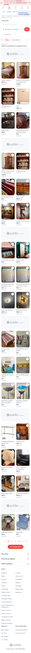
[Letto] (23, 99)
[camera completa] (8, 74)
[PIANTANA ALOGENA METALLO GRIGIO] (8, 395)
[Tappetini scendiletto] (8, 461)
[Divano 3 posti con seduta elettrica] (23, 461)
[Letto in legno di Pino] (8, 486)
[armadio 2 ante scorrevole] (23, 214)
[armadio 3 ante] (23, 253)
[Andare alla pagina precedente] (4, 541)
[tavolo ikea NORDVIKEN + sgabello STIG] (8, 435)
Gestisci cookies (5, 592)
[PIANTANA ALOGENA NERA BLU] (23, 395)
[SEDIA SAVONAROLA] (8, 525)
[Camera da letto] (8, 343)
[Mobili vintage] (8, 124)
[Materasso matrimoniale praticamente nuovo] (8, 278)
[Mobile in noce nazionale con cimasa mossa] (23, 74)
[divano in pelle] (23, 190)
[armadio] (8, 214)
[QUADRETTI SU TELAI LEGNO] (23, 343)
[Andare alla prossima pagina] (26, 541)
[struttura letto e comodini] (8, 253)
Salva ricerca (7, 40)
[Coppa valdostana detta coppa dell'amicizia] (23, 124)
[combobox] (16, 24)
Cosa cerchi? (5, 20)
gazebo (9, 11)
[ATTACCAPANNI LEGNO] (23, 369)
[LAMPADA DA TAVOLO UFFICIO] (8, 369)
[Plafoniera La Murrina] (8, 303)
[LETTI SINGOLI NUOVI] (8, 190)
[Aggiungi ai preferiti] (12, 64)
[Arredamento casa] (8, 99)
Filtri (26, 29)
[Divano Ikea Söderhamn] (23, 486)
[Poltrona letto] (23, 525)
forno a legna (16, 11)
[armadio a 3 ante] (23, 435)
